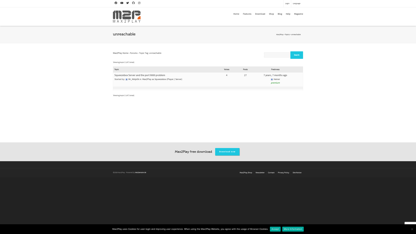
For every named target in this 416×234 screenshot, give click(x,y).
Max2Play (279, 34)
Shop (271, 14)
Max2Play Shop (246, 172)
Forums (133, 53)
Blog (280, 14)
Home (236, 14)
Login (287, 3)
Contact (271, 172)
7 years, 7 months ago (275, 75)
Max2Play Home (120, 53)
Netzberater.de (140, 172)
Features (247, 14)
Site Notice (297, 172)
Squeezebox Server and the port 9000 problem (139, 75)
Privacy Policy (283, 172)
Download (260, 14)
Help (288, 14)
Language (296, 3)
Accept (275, 229)
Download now (227, 151)
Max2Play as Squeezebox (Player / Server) (162, 79)
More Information (293, 229)
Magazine (298, 14)
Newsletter (260, 172)
